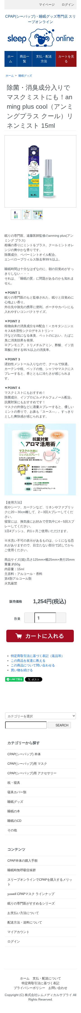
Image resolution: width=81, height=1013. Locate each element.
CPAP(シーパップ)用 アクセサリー (31, 773)
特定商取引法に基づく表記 (40, 983)
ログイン (68, 4)
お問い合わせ (57, 988)
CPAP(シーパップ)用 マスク (27, 763)
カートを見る (66, 59)
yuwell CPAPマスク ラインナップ (30, 894)
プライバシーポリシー (29, 988)
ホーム (10, 59)
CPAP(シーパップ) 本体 (24, 754)
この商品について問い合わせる (33, 665)
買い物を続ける (22, 670)
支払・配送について (47, 978)
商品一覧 (24, 59)
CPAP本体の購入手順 (22, 860)
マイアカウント (18, 932)
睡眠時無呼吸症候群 (21, 870)
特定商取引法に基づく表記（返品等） (37, 656)
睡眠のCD (14, 820)
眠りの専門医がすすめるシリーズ (31, 903)
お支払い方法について (23, 913)
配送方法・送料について (24, 922)
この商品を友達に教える (28, 660)
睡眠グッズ (25, 75)
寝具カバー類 (16, 792)
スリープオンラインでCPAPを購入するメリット (39, 882)
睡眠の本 (13, 811)
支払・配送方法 (44, 59)
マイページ (47, 4)
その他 (12, 830)
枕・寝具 (13, 782)
